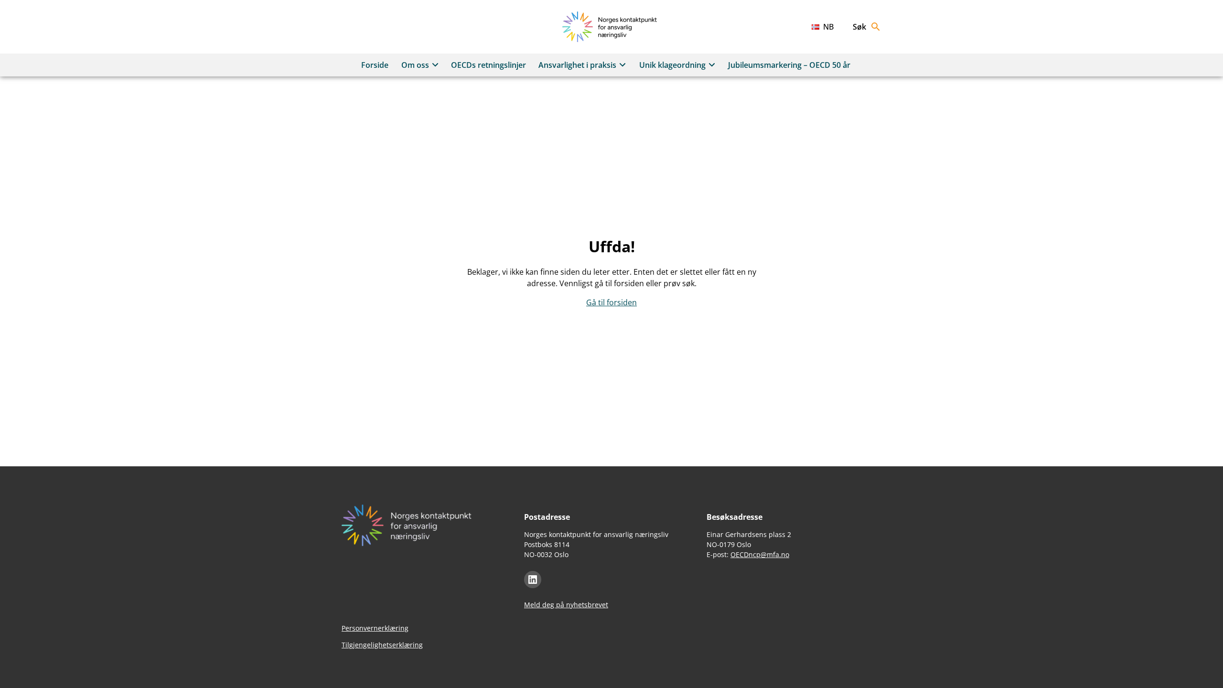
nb (828, 27)
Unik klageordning (672, 65)
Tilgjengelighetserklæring (382, 644)
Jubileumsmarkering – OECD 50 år (789, 65)
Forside (374, 65)
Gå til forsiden (611, 302)
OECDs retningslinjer (488, 65)
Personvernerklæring (375, 628)
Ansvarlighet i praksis (577, 65)
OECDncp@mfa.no (759, 554)
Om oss (415, 65)
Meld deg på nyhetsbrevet (566, 604)
